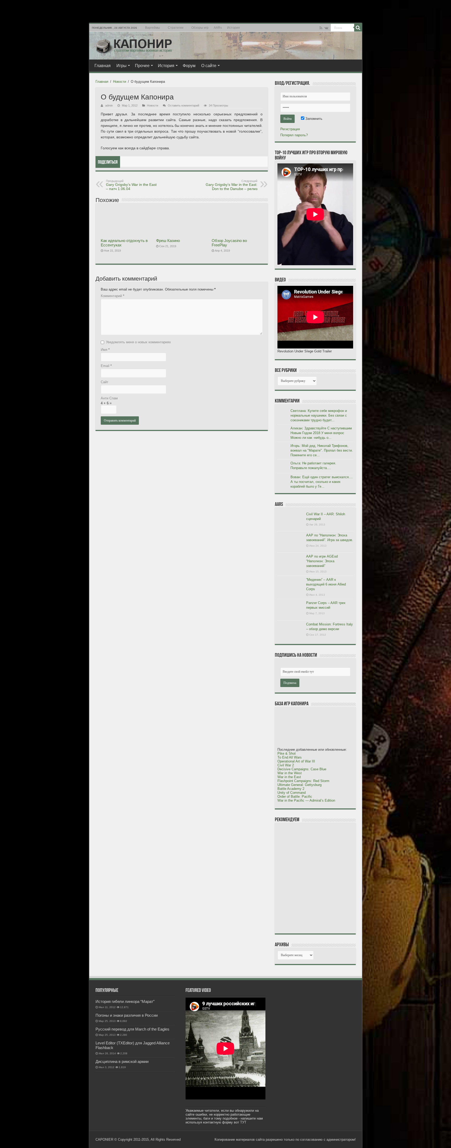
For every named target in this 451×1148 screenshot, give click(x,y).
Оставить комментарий (183, 105)
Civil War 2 (285, 765)
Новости (119, 82)
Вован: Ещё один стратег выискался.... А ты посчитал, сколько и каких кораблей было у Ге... (321, 481)
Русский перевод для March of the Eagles (132, 1029)
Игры (121, 65)
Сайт (104, 382)
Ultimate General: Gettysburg (299, 785)
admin (109, 105)
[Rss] (321, 28)
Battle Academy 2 (290, 789)
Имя (105, 350)
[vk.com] (326, 28)
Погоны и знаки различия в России (127, 1015)
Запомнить (313, 119)
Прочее (142, 65)
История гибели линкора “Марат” (125, 1001)
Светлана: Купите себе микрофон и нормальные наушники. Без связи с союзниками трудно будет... (318, 415)
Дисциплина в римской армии (122, 1061)
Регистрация (290, 129)
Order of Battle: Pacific (294, 796)
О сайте (208, 65)
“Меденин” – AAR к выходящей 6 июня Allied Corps (326, 584)
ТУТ (243, 1122)
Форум (189, 65)
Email (106, 366)
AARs (218, 27)
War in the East (289, 777)
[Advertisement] (316, 878)
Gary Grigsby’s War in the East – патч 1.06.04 (131, 185)
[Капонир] (133, 44)
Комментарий (112, 296)
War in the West (289, 773)
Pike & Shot (286, 753)
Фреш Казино (168, 240)
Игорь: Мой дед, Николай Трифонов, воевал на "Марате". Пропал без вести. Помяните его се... (321, 450)
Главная (102, 65)
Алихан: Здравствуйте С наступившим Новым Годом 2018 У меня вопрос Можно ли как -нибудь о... (321, 433)
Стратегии (175, 27)
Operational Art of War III (296, 761)
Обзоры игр (200, 27)
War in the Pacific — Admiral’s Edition (306, 800)
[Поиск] (358, 28)
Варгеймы (152, 27)
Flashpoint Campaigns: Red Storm (303, 781)
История (233, 27)
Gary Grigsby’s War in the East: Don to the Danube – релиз (231, 185)
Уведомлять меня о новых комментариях (138, 342)
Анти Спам (109, 398)
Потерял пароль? (294, 135)
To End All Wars (289, 757)
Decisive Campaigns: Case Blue (301, 769)
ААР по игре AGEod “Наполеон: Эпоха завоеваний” (322, 561)
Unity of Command (291, 793)
